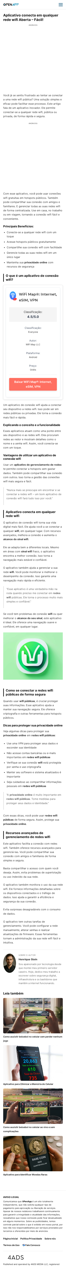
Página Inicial (10, 1238)
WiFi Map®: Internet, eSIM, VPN (38, 297)
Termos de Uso (11, 1245)
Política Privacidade (31, 1238)
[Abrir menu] (61, 4)
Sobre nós (50, 1238)
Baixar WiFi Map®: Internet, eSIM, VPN (33, 384)
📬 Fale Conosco (31, 1245)
